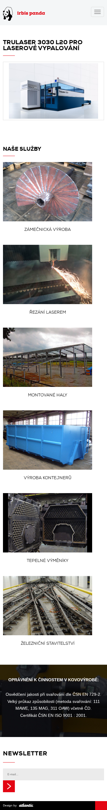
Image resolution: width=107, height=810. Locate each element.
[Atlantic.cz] (25, 805)
